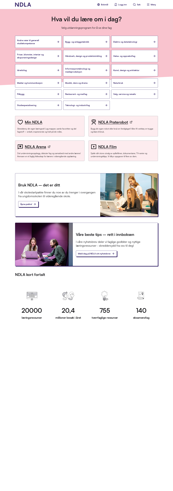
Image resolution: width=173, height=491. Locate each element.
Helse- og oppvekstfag (124, 56)
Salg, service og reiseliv (124, 94)
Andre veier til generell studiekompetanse (28, 42)
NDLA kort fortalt (30, 274)
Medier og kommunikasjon (30, 83)
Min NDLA (33, 122)
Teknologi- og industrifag (77, 105)
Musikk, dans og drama (76, 83)
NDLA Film (107, 146)
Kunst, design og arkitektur (126, 70)
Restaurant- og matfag (76, 94)
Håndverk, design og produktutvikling (83, 56)
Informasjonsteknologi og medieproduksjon (77, 70)
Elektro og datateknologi (125, 42)
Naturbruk (118, 83)
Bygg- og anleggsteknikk (77, 42)
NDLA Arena (35, 146)
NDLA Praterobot (113, 122)
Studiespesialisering (26, 105)
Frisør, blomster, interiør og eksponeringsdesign (30, 56)
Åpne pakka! (26, 204)
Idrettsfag (22, 70)
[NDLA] (23, 5)
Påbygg (20, 94)
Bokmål (104, 4)
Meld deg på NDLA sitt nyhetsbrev (94, 253)
